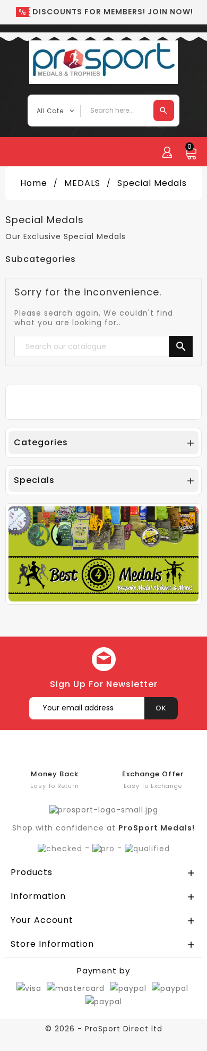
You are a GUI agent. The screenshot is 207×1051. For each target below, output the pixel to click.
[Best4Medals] (103, 553)
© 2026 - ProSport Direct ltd (103, 1028)
